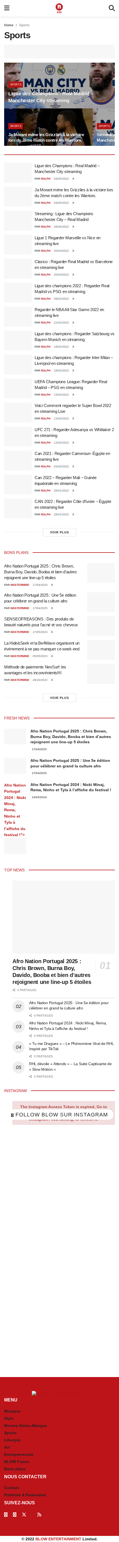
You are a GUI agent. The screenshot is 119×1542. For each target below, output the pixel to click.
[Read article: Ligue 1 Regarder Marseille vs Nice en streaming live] (18, 245)
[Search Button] (112, 8)
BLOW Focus (16, 1461)
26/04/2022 (61, 226)
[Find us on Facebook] (5, 1515)
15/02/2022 (61, 394)
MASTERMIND (20, 584)
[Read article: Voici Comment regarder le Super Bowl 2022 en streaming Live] (18, 413)
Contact (11, 1487)
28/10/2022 (40, 679)
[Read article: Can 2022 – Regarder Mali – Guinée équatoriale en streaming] (18, 485)
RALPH (45, 178)
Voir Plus (59, 532)
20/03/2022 (61, 250)
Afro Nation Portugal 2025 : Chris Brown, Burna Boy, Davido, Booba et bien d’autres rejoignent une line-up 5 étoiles (40, 572)
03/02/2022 (61, 466)
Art (7, 1447)
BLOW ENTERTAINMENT (58, 1539)
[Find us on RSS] (39, 1515)
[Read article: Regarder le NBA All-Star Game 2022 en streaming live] (18, 317)
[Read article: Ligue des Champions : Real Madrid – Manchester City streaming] (18, 173)
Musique (12, 1411)
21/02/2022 (61, 322)
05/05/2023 (40, 656)
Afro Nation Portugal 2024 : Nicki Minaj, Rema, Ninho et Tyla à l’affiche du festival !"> (15, 810)
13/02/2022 (61, 418)
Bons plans (15, 1469)
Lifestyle (12, 1440)
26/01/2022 (61, 490)
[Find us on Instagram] (14, 1515)
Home (9, 25)
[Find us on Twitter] (24, 1515)
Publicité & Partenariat (25, 1495)
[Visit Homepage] (59, 8)
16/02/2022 (61, 346)
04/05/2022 (61, 178)
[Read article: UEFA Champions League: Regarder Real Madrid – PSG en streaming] (18, 389)
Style (9, 1418)
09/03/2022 (61, 298)
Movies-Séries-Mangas (25, 1425)
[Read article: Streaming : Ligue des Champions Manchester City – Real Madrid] (18, 221)
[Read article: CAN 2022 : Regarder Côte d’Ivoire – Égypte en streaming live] (18, 508)
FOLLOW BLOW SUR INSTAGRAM (61, 1115)
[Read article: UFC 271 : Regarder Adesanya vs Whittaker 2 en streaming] (18, 437)
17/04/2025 (40, 584)
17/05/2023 (40, 631)
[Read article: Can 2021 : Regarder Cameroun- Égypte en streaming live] (18, 460)
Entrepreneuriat (18, 1454)
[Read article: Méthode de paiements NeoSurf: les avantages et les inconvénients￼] (101, 674)
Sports (24, 25)
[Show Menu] (6, 8)
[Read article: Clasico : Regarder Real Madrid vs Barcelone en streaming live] (18, 269)
